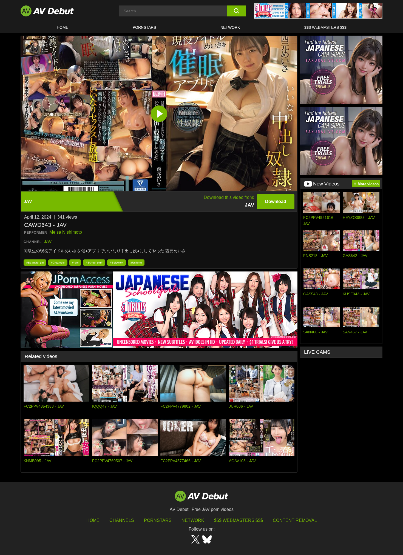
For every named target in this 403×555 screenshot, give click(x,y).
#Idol (75, 262)
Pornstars (144, 27)
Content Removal (295, 520)
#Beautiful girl (35, 262)
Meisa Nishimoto (65, 232)
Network (230, 27)
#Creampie (58, 262)
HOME (62, 27)
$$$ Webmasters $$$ (325, 27)
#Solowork (116, 262)
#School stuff (94, 262)
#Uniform (136, 262)
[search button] (236, 10)
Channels (121, 520)
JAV (48, 241)
